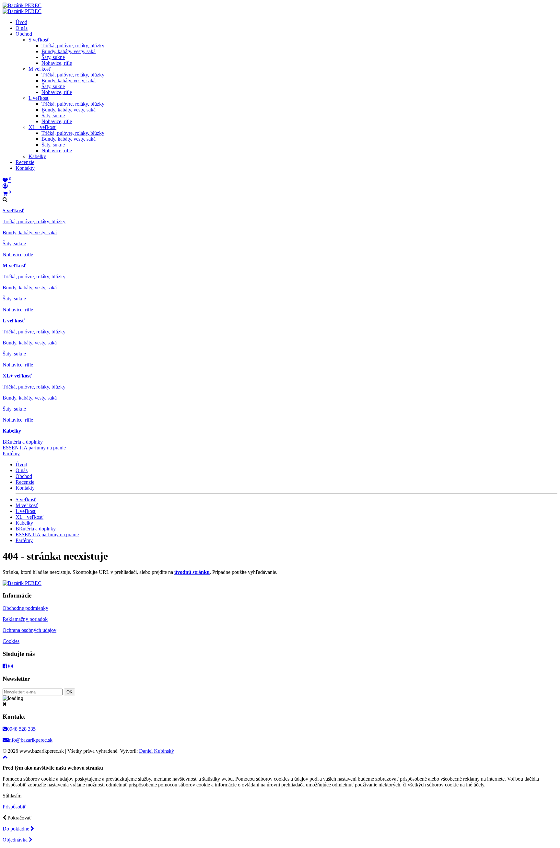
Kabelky (37, 156)
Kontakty (25, 168)
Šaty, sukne (53, 57)
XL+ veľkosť (42, 127)
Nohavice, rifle (56, 63)
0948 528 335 (21, 729)
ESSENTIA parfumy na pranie (34, 447)
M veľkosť (40, 69)
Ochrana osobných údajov (29, 630)
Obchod (24, 34)
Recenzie (25, 162)
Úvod (21, 22)
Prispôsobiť (14, 806)
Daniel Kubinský (156, 751)
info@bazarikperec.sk (30, 740)
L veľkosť (39, 98)
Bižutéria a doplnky (23, 442)
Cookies (11, 641)
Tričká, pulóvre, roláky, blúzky (72, 45)
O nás (22, 28)
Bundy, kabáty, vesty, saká (68, 51)
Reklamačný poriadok (25, 619)
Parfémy (11, 453)
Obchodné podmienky (25, 608)
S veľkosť (39, 39)
